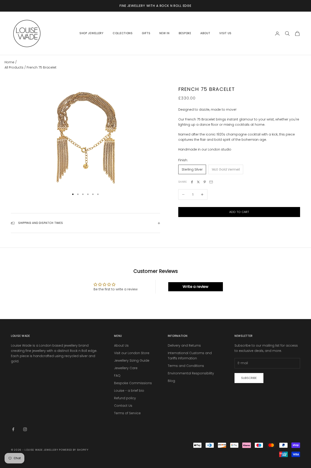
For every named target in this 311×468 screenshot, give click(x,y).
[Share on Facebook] (192, 182)
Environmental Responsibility (191, 373)
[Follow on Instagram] (25, 429)
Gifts (146, 33)
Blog (171, 380)
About (205, 33)
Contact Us (123, 405)
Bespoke (185, 33)
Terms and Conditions (186, 365)
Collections (123, 33)
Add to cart (239, 212)
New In (164, 33)
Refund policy (125, 398)
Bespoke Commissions (133, 383)
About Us (121, 345)
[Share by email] (211, 182)
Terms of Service (127, 413)
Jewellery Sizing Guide (131, 360)
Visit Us (225, 33)
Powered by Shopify (73, 450)
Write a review (195, 286)
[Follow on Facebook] (13, 429)
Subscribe (249, 378)
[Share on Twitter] (198, 182)
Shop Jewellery (91, 33)
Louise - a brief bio (129, 390)
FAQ (117, 375)
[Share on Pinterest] (204, 182)
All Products (14, 67)
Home (9, 62)
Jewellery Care (126, 368)
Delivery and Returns (184, 345)
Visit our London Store (131, 353)
